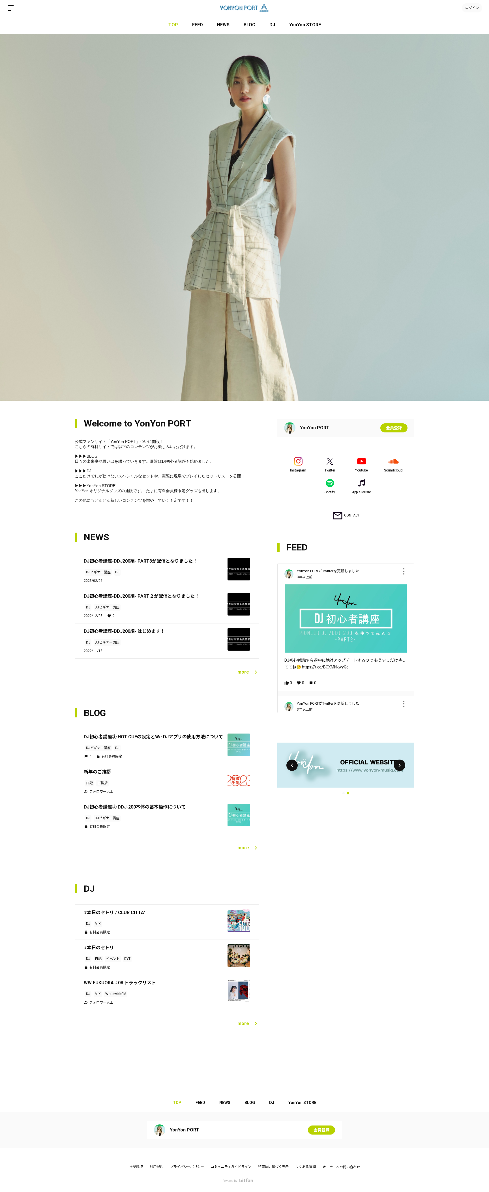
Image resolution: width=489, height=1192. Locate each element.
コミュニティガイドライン (231, 1167)
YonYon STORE (305, 24)
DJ (272, 24)
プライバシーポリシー (187, 1167)
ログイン (472, 8)
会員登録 (394, 428)
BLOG (249, 24)
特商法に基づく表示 (273, 1167)
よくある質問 (305, 1167)
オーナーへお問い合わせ (341, 1167)
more (243, 672)
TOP (173, 24)
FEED (197, 24)
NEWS (223, 24)
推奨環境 (136, 1167)
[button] (292, 765)
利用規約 (156, 1167)
